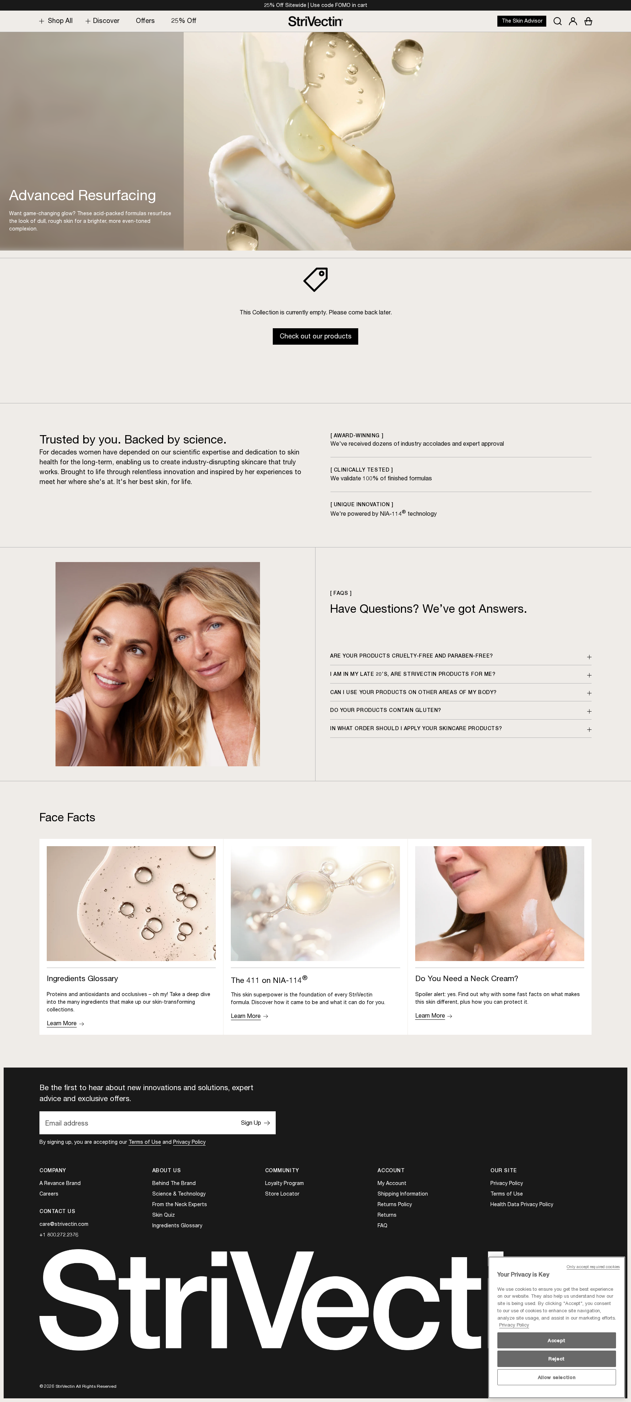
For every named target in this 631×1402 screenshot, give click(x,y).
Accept (557, 1340)
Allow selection (557, 1377)
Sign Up (251, 1122)
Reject (556, 1359)
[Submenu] (40, 21)
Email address (66, 1123)
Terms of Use (145, 1142)
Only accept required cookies (593, 1266)
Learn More (62, 1023)
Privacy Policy (189, 1142)
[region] (556, 1327)
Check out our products (316, 336)
